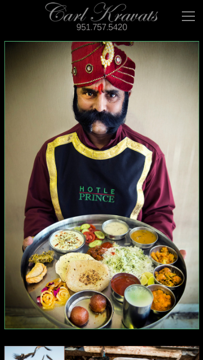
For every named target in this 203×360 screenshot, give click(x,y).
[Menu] (188, 16)
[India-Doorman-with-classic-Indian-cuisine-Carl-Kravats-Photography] (101, 191)
